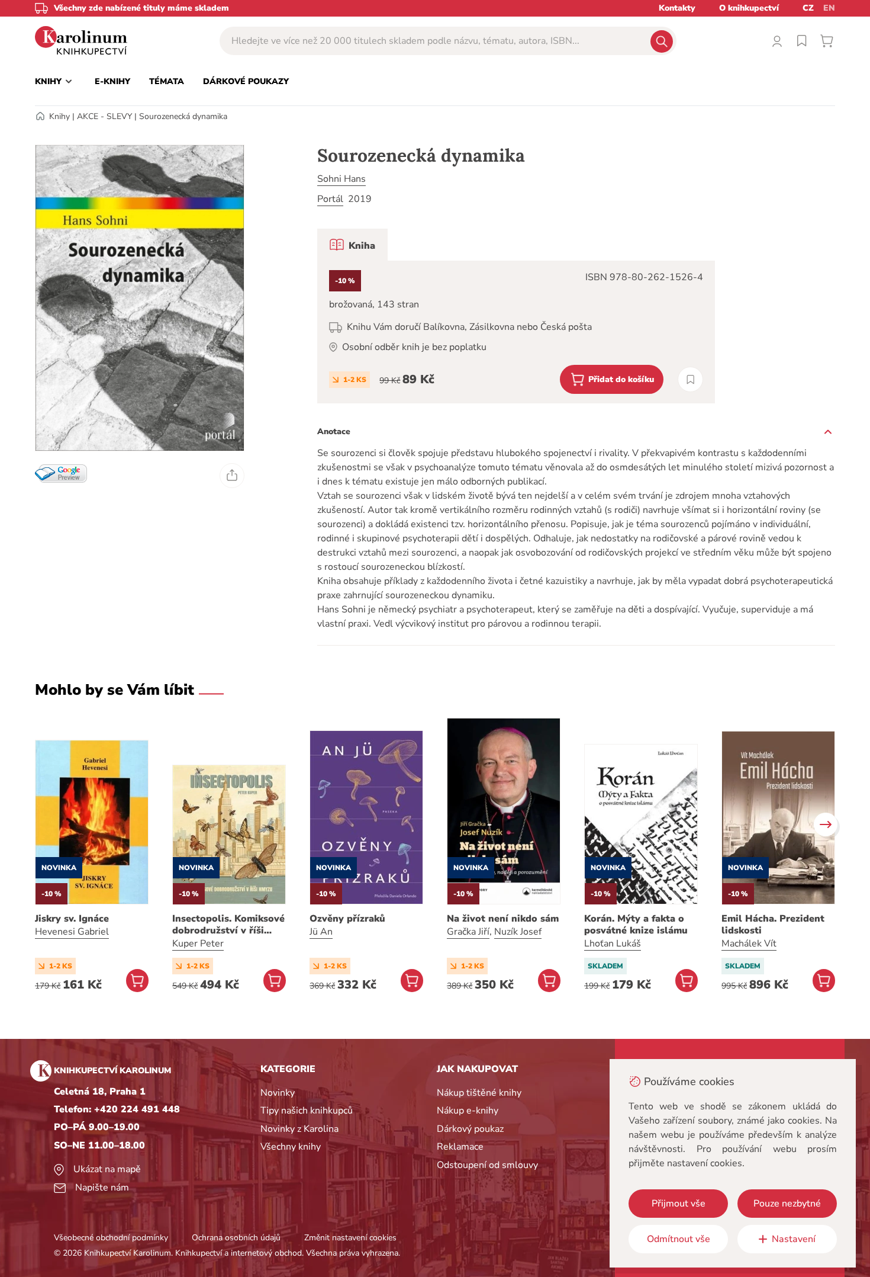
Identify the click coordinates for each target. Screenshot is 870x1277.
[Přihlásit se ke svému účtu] (777, 41)
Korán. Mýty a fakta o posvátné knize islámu (636, 924)
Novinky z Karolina (299, 1128)
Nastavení (794, 1239)
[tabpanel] (516, 332)
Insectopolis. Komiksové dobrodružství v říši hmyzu (228, 924)
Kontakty (677, 8)
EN (829, 8)
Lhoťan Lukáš (612, 943)
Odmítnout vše (678, 1239)
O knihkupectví (749, 8)
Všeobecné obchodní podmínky (111, 1237)
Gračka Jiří (468, 931)
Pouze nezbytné (787, 1203)
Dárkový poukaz (470, 1128)
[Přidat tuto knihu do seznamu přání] (690, 379)
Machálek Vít (748, 943)
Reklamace (460, 1146)
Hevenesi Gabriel (72, 931)
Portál (330, 199)
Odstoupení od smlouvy (487, 1165)
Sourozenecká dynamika (183, 116)
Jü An (321, 931)
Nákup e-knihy (467, 1110)
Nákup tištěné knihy (479, 1092)
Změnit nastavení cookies (350, 1237)
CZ (808, 8)
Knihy (59, 116)
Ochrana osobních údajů (236, 1237)
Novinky (277, 1092)
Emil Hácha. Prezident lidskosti (772, 924)
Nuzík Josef (518, 931)
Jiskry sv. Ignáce (72, 919)
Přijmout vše (678, 1203)
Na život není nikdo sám (503, 919)
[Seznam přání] (802, 41)
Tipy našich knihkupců (306, 1110)
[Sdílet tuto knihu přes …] (232, 475)
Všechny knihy (290, 1146)
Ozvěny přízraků (347, 919)
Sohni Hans (341, 178)
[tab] (352, 245)
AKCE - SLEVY (104, 116)
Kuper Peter (198, 943)
